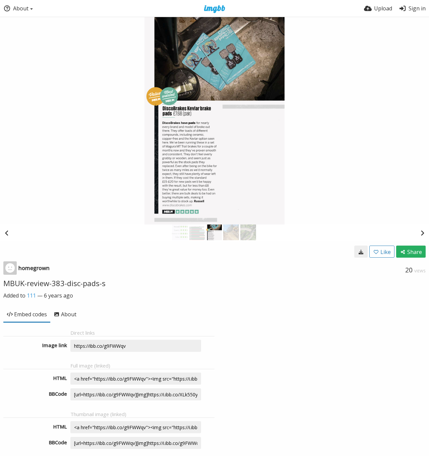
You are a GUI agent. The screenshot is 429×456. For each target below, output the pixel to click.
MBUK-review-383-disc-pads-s (54, 283)
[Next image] (422, 233)
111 (31, 295)
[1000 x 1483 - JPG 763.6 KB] (361, 252)
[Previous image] (6, 233)
